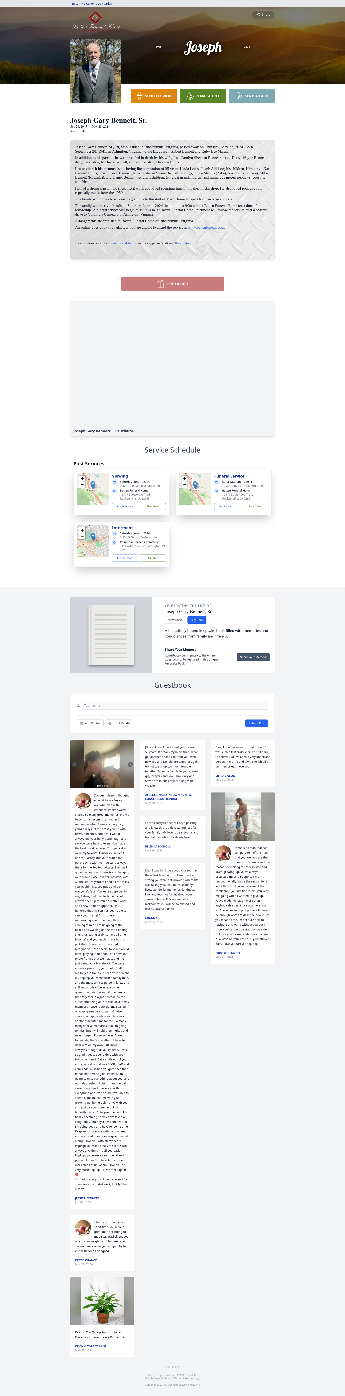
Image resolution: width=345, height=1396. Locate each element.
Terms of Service (183, 1378)
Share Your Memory (253, 657)
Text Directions (125, 506)
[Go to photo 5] (107, 786)
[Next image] (130, 764)
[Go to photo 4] (105, 786)
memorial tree (123, 243)
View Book (175, 620)
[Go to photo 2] (100, 786)
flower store (183, 243)
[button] (92, 485)
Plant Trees (153, 506)
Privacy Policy (161, 1378)
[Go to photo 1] (98, 786)
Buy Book (197, 620)
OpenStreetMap (177, 1384)
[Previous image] (74, 764)
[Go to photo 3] (102, 786)
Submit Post (257, 723)
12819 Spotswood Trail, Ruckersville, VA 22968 (135, 496)
